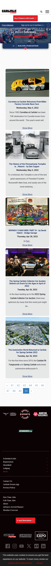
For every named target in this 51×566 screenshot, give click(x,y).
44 (30, 385)
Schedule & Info (9, 458)
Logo (9, 11)
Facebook (7, 546)
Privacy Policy (9, 487)
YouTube (21, 546)
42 (18, 385)
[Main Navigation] (47, 11)
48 (14, 391)
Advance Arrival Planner (13, 507)
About (5, 503)
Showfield (7, 465)
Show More (27, 128)
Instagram (14, 546)
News (5, 471)
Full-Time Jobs (9, 500)
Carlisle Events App (11, 484)
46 (42, 385)
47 (7, 391)
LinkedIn (43, 546)
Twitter (29, 546)
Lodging (6, 468)
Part (28, 241)
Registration (8, 462)
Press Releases (7, 25)
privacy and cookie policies (20, 563)
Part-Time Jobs (9, 497)
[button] (26, 46)
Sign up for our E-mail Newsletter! (34, 25)
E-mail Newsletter (24, 520)
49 (20, 391)
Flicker (36, 546)
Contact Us (7, 481)
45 (36, 385)
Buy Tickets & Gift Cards (24, 18)
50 (26, 391)
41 (12, 385)
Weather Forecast (10, 510)
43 (24, 385)
